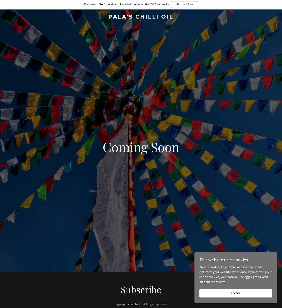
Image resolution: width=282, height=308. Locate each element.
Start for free (184, 4)
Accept (236, 293)
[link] (141, 17)
